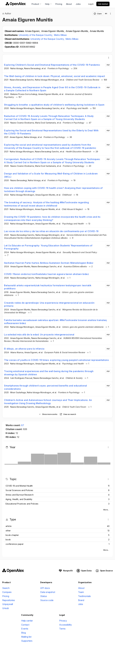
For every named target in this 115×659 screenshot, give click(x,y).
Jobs (78, 4)
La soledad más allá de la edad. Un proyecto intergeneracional (39, 334)
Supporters (26, 640)
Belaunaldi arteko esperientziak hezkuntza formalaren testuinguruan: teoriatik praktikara (47, 287)
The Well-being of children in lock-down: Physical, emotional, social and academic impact (54, 76)
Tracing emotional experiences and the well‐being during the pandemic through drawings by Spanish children (48, 373)
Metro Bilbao (60, 35)
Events (24, 628)
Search (6, 588)
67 (22, 425)
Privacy (63, 620)
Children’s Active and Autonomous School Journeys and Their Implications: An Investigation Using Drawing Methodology (48, 402)
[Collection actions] (110, 13)
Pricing (58, 4)
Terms (62, 628)
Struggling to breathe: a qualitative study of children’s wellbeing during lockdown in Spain (54, 104)
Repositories (8, 600)
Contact (25, 624)
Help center (27, 620)
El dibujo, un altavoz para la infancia (24, 348)
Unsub (5, 608)
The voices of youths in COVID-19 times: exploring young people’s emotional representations (56, 360)
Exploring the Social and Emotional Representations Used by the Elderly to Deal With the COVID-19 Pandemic (51, 132)
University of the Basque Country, (36, 35)
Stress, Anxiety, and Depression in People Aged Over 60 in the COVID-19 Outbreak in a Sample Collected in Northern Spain (52, 89)
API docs (45, 588)
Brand (81, 600)
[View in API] (106, 13)
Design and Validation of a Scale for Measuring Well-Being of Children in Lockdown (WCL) (51, 175)
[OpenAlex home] (16, 4)
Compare (7, 592)
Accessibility (65, 624)
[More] (108, 57)
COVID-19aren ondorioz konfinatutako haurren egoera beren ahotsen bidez (46, 274)
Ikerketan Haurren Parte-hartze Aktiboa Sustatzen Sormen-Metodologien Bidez (48, 262)
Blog (23, 632)
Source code (46, 600)
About (69, 4)
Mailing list (26, 636)
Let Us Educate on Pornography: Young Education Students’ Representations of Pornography (48, 247)
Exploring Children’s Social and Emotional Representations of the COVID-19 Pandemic (52, 64)
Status (43, 596)
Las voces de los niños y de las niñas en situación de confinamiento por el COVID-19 (51, 231)
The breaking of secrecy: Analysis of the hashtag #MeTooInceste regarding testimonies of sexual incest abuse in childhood (46, 204)
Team (81, 592)
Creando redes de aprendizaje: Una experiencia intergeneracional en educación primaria (49, 304)
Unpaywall (7, 604)
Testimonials (84, 596)
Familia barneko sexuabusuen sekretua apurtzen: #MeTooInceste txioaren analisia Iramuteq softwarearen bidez (55, 322)
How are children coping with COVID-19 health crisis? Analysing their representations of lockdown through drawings (53, 189)
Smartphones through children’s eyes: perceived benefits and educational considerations (45, 387)
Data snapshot (47, 592)
